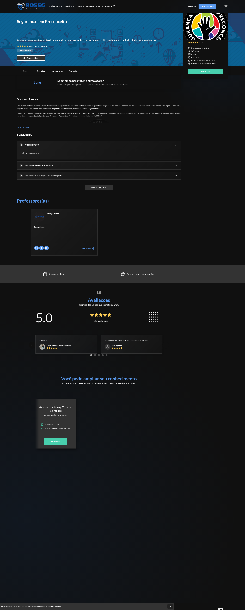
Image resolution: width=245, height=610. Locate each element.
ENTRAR (192, 6)
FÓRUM (99, 6)
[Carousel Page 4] (103, 355)
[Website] (36, 248)
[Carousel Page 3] (99, 355)
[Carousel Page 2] (95, 355)
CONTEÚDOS (67, 6)
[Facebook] (41, 248)
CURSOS (80, 6)
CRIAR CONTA (207, 6)
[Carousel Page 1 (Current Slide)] (91, 355)
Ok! (170, 606)
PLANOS (90, 6)
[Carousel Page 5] (106, 355)
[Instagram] (46, 248)
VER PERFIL (87, 248)
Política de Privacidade (51, 606)
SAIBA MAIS (55, 441)
